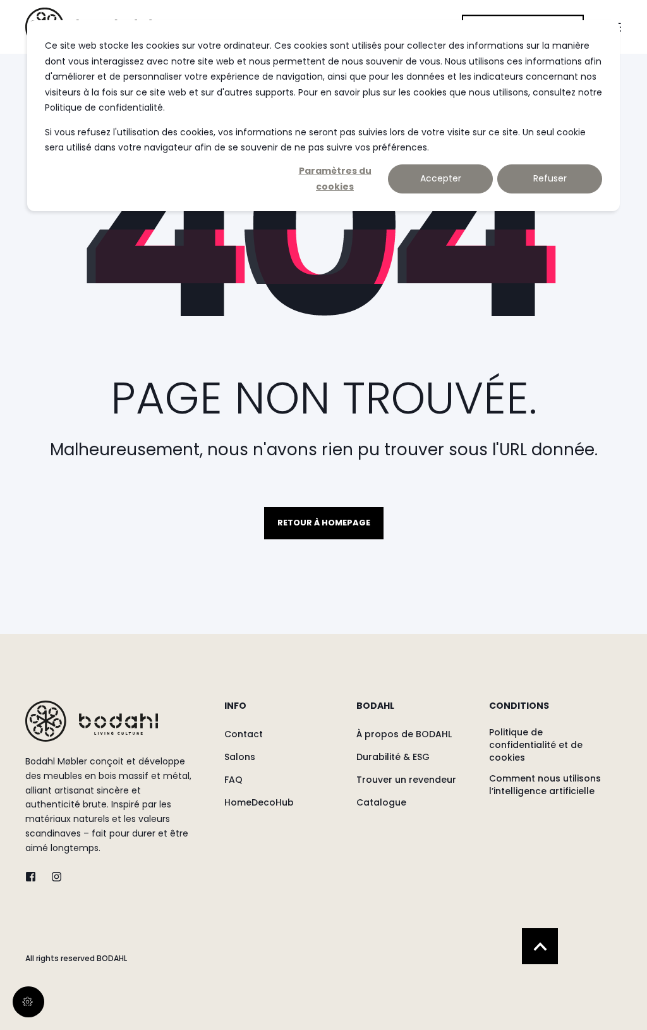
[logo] (91, 721)
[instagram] (53, 876)
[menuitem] (282, 712)
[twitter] (34, 876)
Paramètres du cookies (335, 178)
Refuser (550, 178)
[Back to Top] (540, 946)
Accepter (440, 178)
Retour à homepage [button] (323, 523)
